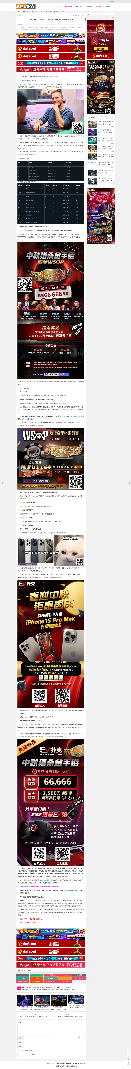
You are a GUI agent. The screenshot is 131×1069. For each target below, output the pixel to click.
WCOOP (50, 978)
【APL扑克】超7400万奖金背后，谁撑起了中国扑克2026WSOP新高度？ (105, 165)
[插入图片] (82, 1037)
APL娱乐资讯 (107, 6)
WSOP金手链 (27, 234)
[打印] (70, 15)
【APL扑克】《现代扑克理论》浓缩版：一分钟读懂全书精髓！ (105, 140)
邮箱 (21, 1042)
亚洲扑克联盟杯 (50, 981)
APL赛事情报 (78, 6)
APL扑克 (57, 987)
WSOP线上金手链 (30, 724)
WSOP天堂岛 (63, 409)
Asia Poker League (31, 900)
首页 (61, 6)
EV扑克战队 (27, 886)
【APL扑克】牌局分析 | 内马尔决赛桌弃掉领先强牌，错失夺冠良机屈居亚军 (76, 1007)
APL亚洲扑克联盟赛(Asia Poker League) (67, 1063)
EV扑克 (65, 975)
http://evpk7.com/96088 (40, 886)
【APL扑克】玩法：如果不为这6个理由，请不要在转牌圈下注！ (106, 156)
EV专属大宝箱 (45, 883)
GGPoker (22, 978)
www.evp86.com (72, 890)
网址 (19, 1046)
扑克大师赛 (65, 981)
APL (22, 975)
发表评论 (77, 15)
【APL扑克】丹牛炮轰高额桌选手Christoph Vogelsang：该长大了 (105, 173)
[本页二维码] (128, 1063)
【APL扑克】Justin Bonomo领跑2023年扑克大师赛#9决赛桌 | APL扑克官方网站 (51, 989)
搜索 (88, 14)
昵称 (21, 1038)
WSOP (65, 978)
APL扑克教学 (88, 6)
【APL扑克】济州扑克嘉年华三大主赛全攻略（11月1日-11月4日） (105, 124)
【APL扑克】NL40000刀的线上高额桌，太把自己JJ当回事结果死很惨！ (105, 181)
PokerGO (38, 84)
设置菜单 (112, 1)
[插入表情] (79, 1037)
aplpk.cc (30, 80)
